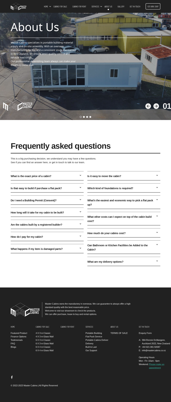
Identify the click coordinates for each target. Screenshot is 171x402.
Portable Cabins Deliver (97, 340)
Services (95, 6)
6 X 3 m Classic (43, 340)
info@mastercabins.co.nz (154, 350)
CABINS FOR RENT (79, 6)
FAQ (13, 343)
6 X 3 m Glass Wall (45, 343)
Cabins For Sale (60, 6)
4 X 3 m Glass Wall (45, 336)
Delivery (89, 343)
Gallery (121, 6)
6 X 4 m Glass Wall (45, 350)
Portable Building (94, 333)
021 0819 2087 (152, 6)
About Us (108, 6)
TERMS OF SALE (119, 333)
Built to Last (91, 347)
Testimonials (17, 340)
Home (46, 6)
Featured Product (19, 333)
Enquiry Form (145, 333)
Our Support (91, 350)
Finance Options (18, 336)
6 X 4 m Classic (43, 347)
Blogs (13, 347)
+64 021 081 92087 (151, 347)
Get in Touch (135, 6)
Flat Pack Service (94, 336)
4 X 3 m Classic (43, 333)
